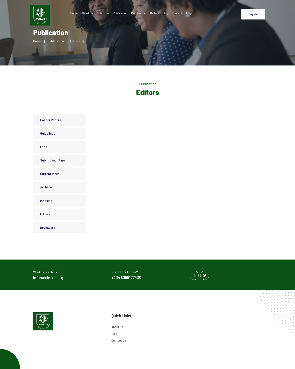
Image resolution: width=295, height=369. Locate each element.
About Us (87, 13)
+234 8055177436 (126, 277)
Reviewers (47, 227)
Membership (138, 13)
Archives (46, 187)
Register (253, 14)
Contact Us (118, 340)
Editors (75, 41)
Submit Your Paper (53, 160)
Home (74, 13)
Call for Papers (50, 120)
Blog (165, 13)
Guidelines (47, 133)
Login (189, 13)
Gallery (154, 13)
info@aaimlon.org (48, 277)
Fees (43, 147)
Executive (103, 13)
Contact (177, 13)
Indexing (46, 200)
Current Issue (50, 174)
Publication (120, 13)
